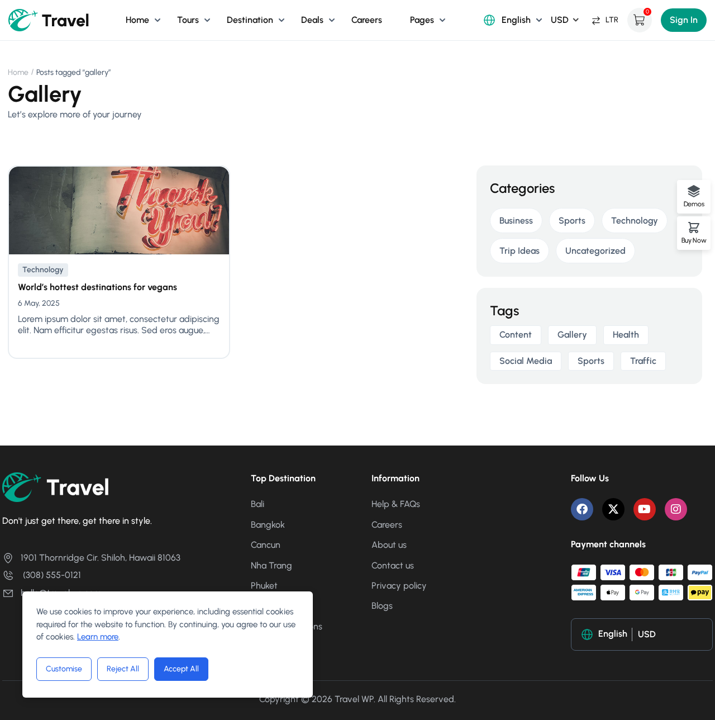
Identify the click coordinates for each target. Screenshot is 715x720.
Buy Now (694, 240)
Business (516, 220)
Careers (366, 20)
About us (389, 544)
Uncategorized (595, 250)
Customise (64, 669)
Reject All (123, 669)
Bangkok (268, 524)
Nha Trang (271, 565)
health (626, 334)
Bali (257, 504)
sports (591, 361)
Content (515, 334)
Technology (43, 269)
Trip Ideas (519, 250)
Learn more (97, 637)
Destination (250, 20)
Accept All (181, 669)
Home (137, 20)
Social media (525, 361)
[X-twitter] (613, 509)
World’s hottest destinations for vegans (97, 287)
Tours (188, 20)
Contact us (392, 565)
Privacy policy (399, 585)
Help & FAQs (395, 504)
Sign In (684, 20)
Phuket (264, 585)
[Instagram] (676, 509)
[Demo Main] (49, 19)
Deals (312, 20)
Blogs (382, 605)
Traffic (643, 361)
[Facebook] (582, 509)
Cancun (265, 544)
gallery (572, 334)
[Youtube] (644, 509)
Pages (422, 20)
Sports (572, 220)
